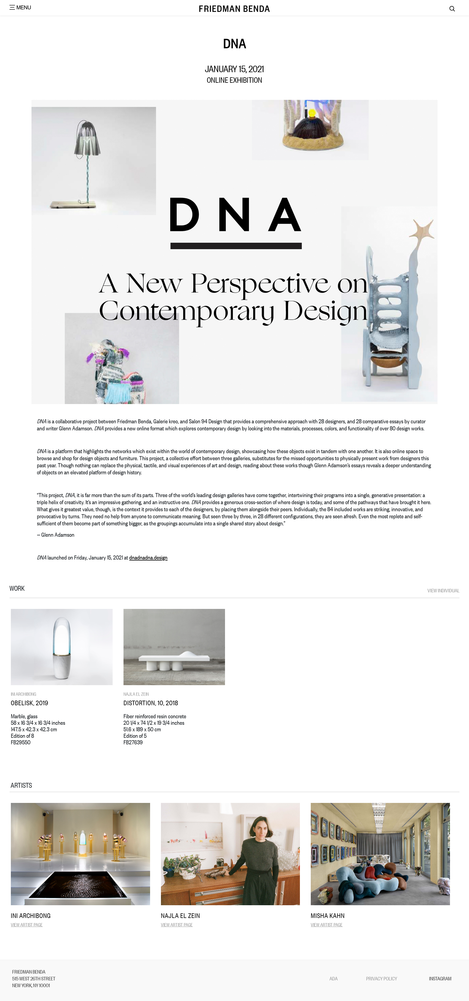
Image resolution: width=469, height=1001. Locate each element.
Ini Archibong (23, 694)
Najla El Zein (136, 694)
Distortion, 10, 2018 (150, 702)
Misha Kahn (328, 915)
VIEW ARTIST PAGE (27, 924)
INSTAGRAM (440, 978)
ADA (333, 978)
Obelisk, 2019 (29, 702)
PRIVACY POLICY (381, 978)
